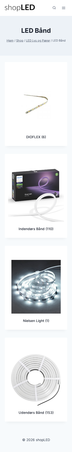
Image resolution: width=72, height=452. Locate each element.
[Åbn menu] (63, 8)
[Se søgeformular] (54, 8)
